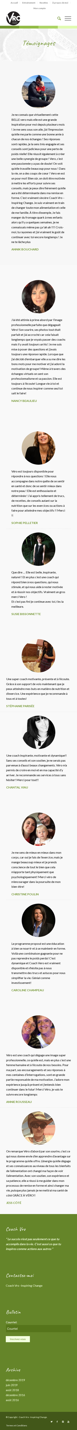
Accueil (14, 2)
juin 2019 (12, 1385)
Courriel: (11, 1322)
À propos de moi (60, 2)
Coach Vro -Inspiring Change (24, 1285)
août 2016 (12, 1400)
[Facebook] (57, 1421)
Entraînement (28, 2)
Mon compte (39, 8)
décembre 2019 (15, 1380)
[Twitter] (51, 1421)
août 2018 (12, 1390)
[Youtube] (68, 1421)
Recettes (44, 2)
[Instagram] (63, 1421)
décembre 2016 (15, 1395)
